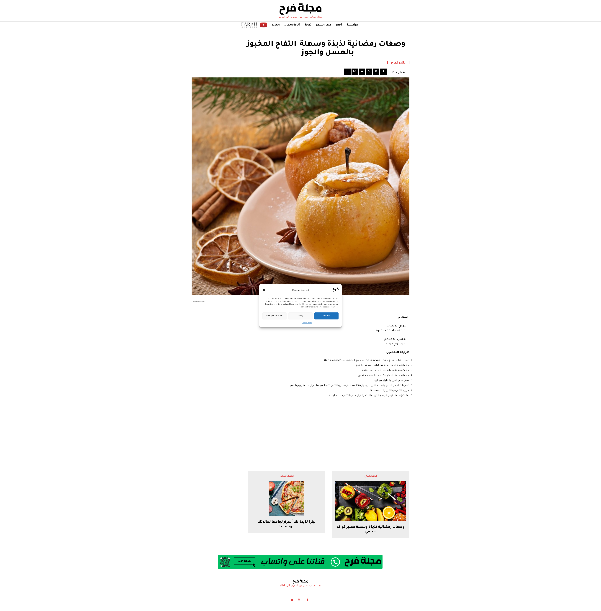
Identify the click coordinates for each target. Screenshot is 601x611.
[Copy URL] (347, 72)
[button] (264, 290)
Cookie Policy (307, 323)
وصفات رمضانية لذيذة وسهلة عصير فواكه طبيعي (371, 529)
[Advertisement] (300, 432)
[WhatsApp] (369, 72)
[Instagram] (298, 600)
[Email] (355, 72)
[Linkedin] (362, 72)
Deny (300, 316)
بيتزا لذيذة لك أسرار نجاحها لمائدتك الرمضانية (287, 524)
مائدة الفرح (398, 62)
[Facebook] (383, 72)
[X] (376, 72)
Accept (326, 316)
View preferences (275, 316)
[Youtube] (292, 600)
